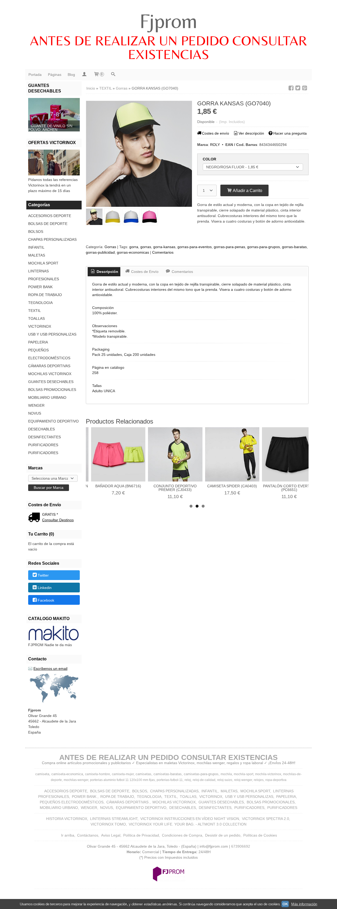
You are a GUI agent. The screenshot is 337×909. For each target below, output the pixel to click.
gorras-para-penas (229, 247)
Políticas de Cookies (260, 835)
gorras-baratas (294, 247)
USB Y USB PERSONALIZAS (52, 334)
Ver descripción (251, 133)
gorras (145, 247)
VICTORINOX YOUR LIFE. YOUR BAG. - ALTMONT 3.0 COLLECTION (187, 824)
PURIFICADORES (43, 445)
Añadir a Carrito (247, 190)
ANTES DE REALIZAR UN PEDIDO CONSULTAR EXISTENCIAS (168, 47)
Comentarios (163, 252)
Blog (71, 74)
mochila (226, 774)
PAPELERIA (38, 342)
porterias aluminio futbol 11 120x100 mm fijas (122, 780)
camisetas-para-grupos (201, 774)
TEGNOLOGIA (40, 303)
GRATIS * (50, 514)
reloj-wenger (243, 780)
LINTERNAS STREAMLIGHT (113, 819)
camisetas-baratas (167, 774)
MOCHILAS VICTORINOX (49, 374)
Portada (35, 74)
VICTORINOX (39, 326)
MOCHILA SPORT (43, 263)
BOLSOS (35, 231)
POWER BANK (40, 287)
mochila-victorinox (268, 774)
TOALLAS (36, 318)
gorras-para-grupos (263, 247)
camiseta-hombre (97, 774)
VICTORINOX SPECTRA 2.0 (265, 819)
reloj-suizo (224, 780)
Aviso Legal (110, 835)
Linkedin (45, 588)
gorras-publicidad (100, 252)
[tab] (104, 272)
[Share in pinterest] (304, 88)
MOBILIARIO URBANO (47, 397)
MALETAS (36, 255)
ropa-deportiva (275, 780)
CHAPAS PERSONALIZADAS (52, 239)
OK (285, 904)
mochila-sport (243, 774)
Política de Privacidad (141, 835)
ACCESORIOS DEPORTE (49, 216)
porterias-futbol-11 (170, 780)
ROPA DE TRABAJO (45, 295)
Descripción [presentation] (107, 271)
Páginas (54, 74)
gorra (133, 247)
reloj (188, 780)
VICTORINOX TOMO (108, 824)
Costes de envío (215, 133)
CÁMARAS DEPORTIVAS (49, 366)
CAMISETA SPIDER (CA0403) (232, 486)
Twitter (43, 575)
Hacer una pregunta (290, 133)
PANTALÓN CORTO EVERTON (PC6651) (289, 488)
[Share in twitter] (297, 88)
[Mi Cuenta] (84, 74)
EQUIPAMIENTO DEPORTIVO (53, 421)
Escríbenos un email (50, 668)
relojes (259, 780)
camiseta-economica (67, 774)
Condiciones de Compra (182, 835)
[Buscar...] (113, 74)
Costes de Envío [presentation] (144, 271)
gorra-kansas (164, 247)
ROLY (215, 145)
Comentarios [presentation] (182, 271)
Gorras (110, 247)
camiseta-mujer (123, 774)
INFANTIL (36, 247)
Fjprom (168, 20)
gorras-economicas (133, 252)
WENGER (36, 405)
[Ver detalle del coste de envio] (35, 518)
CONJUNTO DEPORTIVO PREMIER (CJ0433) (175, 488)
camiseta (42, 774)
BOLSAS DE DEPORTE (47, 224)
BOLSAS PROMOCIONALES (52, 389)
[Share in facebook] (291, 88)
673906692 (240, 846)
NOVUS (34, 413)
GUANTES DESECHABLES (50, 382)
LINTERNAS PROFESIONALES (43, 275)
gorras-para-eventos (194, 247)
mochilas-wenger (76, 780)
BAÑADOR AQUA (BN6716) (118, 486)
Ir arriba (67, 835)
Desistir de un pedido (222, 835)
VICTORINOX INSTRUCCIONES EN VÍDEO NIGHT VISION (189, 819)
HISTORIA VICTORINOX (66, 819)
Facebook (46, 600)
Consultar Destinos (58, 520)
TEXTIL (34, 310)
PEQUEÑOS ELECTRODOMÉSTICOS (49, 354)
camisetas (143, 774)
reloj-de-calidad (204, 780)
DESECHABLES (41, 429)
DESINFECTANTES (44, 437)
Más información (304, 904)
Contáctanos (87, 835)
